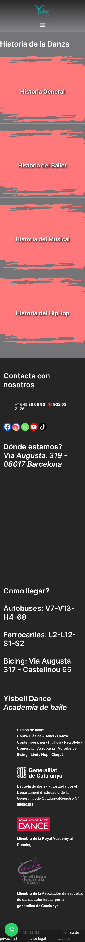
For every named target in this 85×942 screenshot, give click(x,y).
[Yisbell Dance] (42, 11)
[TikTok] (43, 427)
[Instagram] (16, 427)
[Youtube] (34, 427)
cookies (64, 939)
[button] (11, 930)
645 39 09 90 (32, 404)
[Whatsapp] (25, 427)
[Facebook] (7, 427)
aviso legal (37, 939)
